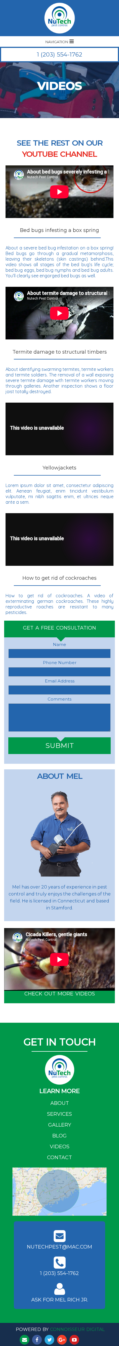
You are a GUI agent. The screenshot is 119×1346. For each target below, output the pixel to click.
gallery (59, 1124)
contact (59, 1156)
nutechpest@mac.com (59, 1247)
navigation (57, 42)
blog (59, 1135)
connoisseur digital (77, 1329)
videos (59, 1146)
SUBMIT (59, 745)
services (59, 1113)
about (59, 1102)
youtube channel (59, 153)
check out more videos (59, 993)
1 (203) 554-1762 (59, 54)
